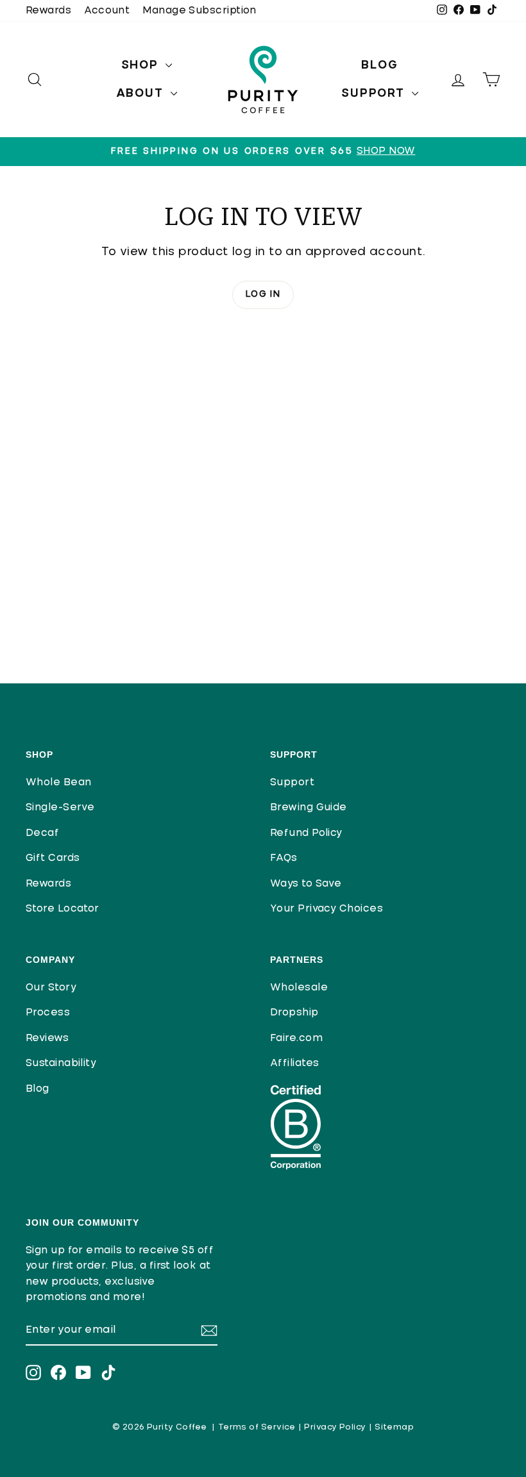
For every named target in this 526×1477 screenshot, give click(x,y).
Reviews (47, 1038)
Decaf (42, 833)
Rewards (48, 10)
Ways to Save (305, 884)
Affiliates (294, 1063)
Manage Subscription (199, 10)
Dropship (294, 1012)
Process (48, 1012)
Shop (141, 65)
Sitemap (394, 1427)
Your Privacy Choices (326, 909)
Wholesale (299, 987)
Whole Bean (59, 782)
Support (374, 93)
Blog (379, 65)
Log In (263, 294)
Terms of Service (257, 1427)
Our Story (51, 987)
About (141, 93)
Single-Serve (60, 807)
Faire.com (296, 1038)
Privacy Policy (335, 1427)
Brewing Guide (308, 807)
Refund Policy (306, 833)
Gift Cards (53, 858)
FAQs (284, 858)
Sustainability (61, 1063)
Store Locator (62, 909)
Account (107, 10)
